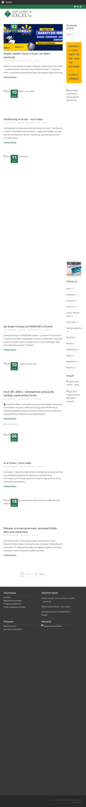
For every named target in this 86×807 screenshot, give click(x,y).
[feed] (78, 7)
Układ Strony (71, 349)
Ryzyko (69, 343)
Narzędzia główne (73, 328)
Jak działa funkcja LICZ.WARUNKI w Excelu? (28, 326)
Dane (68, 288)
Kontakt (7, 597)
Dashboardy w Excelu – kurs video (23, 119)
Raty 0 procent (10, 626)
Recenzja (70, 337)
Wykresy (69, 367)
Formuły (22, 330)
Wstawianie (71, 361)
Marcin (38, 61)
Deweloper (26, 535)
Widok (69, 355)
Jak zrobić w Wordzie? (13, 629)
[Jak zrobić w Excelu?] (17, 13)
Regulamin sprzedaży (13, 600)
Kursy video (36, 123)
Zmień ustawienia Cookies (15, 607)
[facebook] (75, 7)
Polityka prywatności (12, 604)
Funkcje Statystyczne (36, 330)
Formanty (70, 300)
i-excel (78, 800)
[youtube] (81, 7)
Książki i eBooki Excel (25, 61)
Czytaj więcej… (10, 77)
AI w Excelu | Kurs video (17, 463)
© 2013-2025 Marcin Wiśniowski (60, 800)
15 (36, 574)
